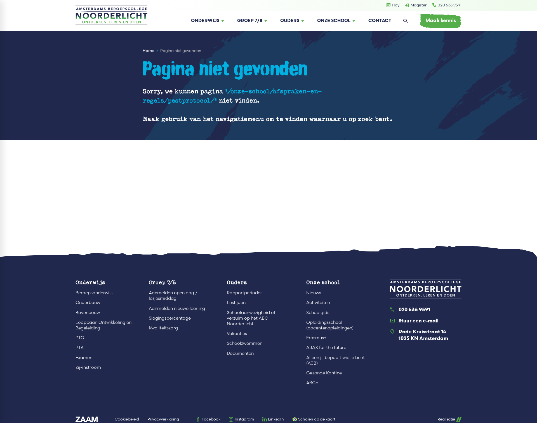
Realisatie (446, 419)
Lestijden (236, 302)
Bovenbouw (88, 312)
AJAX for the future (326, 347)
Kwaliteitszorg (163, 328)
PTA (80, 347)
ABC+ (312, 382)
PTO (80, 337)
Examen (84, 357)
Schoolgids (317, 312)
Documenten (240, 353)
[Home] (111, 15)
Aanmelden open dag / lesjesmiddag (173, 295)
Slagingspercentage (170, 318)
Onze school (323, 282)
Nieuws (313, 292)
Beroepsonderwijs (94, 292)
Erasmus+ (316, 337)
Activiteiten (318, 302)
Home (148, 50)
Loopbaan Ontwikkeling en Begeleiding (103, 325)
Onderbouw (88, 302)
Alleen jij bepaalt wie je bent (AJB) (335, 360)
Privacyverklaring (163, 419)
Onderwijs (90, 282)
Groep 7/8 (162, 282)
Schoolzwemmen (244, 343)
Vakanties (237, 333)
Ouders (237, 282)
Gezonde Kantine (324, 373)
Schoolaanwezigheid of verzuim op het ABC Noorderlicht (251, 318)
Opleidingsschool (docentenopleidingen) (330, 325)
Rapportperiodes (244, 292)
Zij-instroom (88, 367)
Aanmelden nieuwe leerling (177, 308)
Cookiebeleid (127, 419)
